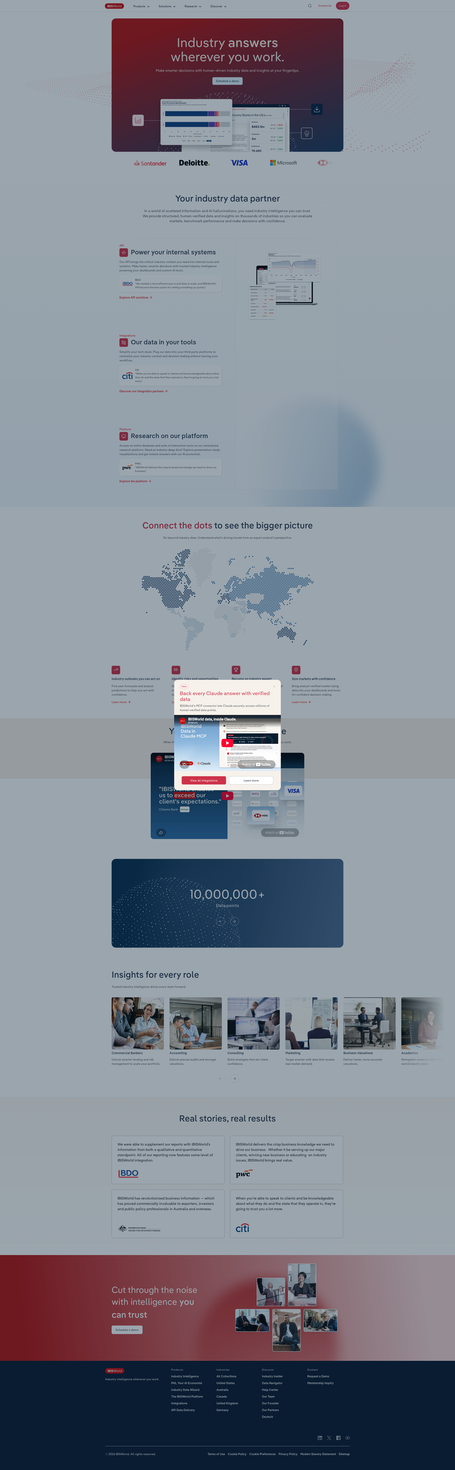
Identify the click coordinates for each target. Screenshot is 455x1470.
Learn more (251, 780)
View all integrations (204, 780)
